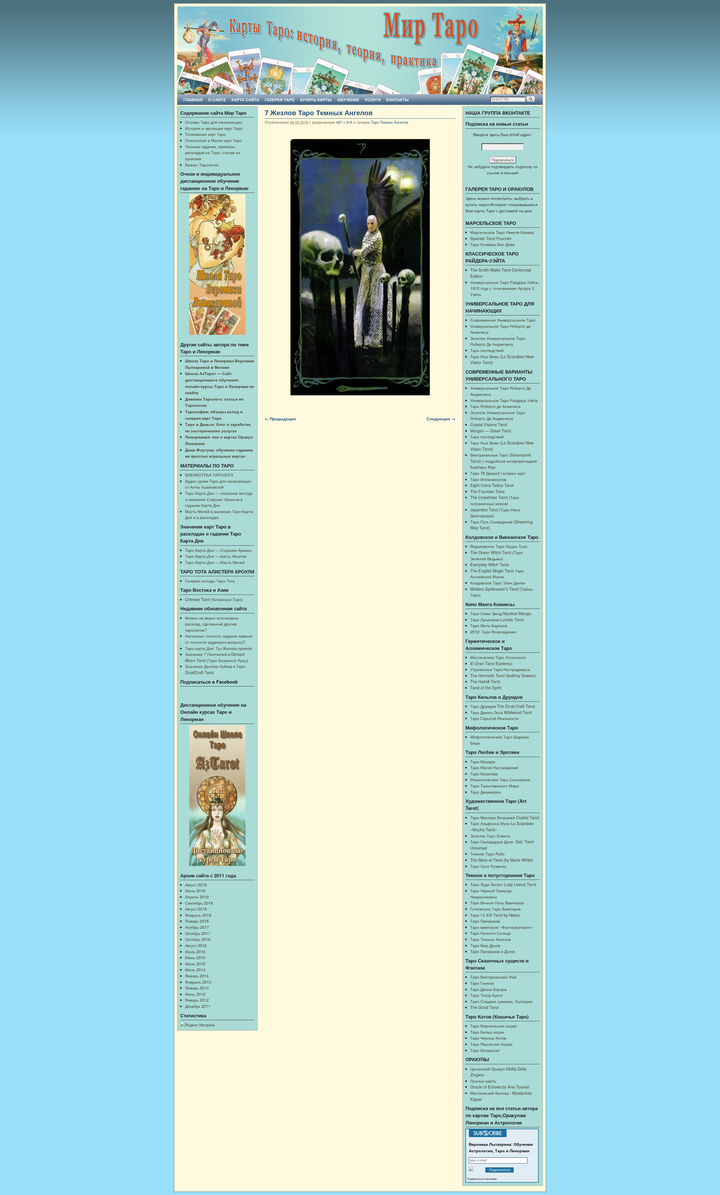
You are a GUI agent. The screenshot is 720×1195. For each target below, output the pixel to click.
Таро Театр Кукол (486, 995)
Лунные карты (483, 1081)
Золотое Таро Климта (490, 836)
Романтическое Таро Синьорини (500, 779)
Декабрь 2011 (197, 1006)
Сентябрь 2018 (199, 903)
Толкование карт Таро (205, 134)
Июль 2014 (195, 969)
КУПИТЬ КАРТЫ (316, 99)
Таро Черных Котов (488, 1038)
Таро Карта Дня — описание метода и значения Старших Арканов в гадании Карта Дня (219, 499)
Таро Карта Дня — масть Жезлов (215, 556)
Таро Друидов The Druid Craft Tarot (502, 706)
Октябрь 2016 (197, 939)
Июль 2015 (195, 963)
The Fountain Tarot (487, 491)
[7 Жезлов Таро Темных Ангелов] (360, 267)
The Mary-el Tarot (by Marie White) (501, 860)
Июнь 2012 (195, 994)
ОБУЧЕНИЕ (348, 99)
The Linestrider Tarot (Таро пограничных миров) (494, 500)
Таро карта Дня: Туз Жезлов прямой (218, 648)
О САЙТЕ (217, 99)
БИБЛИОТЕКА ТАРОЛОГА (209, 475)
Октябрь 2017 (197, 933)
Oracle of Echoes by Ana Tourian (500, 1087)
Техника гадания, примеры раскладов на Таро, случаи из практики (212, 152)
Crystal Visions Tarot (488, 424)
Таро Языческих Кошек (491, 1044)
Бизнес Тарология (202, 165)
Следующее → (441, 418)
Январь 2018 (197, 921)
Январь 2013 (197, 988)
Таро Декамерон (485, 792)
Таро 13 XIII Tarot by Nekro (495, 915)
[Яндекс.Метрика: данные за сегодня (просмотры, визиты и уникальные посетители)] (197, 1025)
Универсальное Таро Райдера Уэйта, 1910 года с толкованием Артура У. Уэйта (504, 288)
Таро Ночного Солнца (490, 933)
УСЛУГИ (373, 99)
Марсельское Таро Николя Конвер (502, 232)
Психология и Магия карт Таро (213, 140)
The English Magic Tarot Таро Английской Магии (497, 574)
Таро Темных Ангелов (389, 122)
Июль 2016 (195, 951)
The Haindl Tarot (485, 681)
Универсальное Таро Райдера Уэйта (504, 400)
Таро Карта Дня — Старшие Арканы (218, 550)
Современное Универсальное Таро (503, 320)
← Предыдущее (280, 418)
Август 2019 (196, 884)
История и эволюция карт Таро (213, 128)
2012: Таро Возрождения (493, 631)
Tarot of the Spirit (485, 687)
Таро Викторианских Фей (493, 977)
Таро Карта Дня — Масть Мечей (215, 562)
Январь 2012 (197, 1000)
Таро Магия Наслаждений (494, 767)
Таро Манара (482, 761)
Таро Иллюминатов (488, 479)
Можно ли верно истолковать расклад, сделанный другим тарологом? (212, 624)
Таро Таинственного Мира (494, 786)
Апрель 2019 (197, 897)
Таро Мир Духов (485, 945)
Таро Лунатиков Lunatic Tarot (497, 619)
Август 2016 (196, 945)
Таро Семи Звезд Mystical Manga (500, 613)
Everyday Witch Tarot (489, 564)
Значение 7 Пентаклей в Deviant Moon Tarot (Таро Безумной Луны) (216, 657)
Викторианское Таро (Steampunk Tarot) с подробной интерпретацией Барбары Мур (503, 461)
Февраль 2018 (198, 915)
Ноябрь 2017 (197, 927)
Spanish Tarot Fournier (491, 238)
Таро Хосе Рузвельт (488, 866)
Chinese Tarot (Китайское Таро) (214, 599)
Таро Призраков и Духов (492, 951)
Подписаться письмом (482, 1178)
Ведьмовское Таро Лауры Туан (498, 546)
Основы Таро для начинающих (213, 122)
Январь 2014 (197, 976)
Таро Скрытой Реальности (494, 718)
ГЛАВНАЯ (192, 99)
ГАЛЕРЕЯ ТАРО (279, 99)
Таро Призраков (485, 921)
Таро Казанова (484, 773)
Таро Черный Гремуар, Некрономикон (491, 893)
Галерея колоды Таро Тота (210, 581)
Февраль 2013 (198, 982)
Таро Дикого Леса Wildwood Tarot (501, 712)
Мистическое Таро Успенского (498, 657)
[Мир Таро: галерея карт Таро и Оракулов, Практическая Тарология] (360, 50)
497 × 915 (344, 122)
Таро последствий (487, 350)
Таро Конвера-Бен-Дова (492, 244)
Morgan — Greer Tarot (490, 430)
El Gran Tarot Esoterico (491, 663)
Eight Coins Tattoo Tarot (492, 485)
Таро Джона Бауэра (488, 989)
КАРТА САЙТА (245, 99)
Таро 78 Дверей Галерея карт (497, 473)
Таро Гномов (482, 983)
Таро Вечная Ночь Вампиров (497, 902)
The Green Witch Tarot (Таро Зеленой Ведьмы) (496, 555)
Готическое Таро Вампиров (495, 909)
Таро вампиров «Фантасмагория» (501, 927)
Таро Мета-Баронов (488, 625)
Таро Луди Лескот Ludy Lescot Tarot (503, 884)
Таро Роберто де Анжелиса (495, 406)
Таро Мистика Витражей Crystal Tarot (504, 817)
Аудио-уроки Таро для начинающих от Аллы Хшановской (218, 484)
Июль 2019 (195, 890)
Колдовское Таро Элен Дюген (497, 583)
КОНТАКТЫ (397, 99)
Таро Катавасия (485, 1050)
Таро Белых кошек (487, 1032)
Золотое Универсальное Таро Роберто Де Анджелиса (497, 341)
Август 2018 (196, 909)
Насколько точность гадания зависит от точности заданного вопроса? (219, 639)
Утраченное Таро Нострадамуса (500, 669)
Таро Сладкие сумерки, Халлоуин (501, 1001)
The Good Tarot (484, 1007)
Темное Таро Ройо (487, 854)
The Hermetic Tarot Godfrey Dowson (503, 675)
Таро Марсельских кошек (493, 1026)
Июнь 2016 (195, 957)
